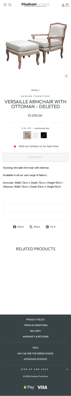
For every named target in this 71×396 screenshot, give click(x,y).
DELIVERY (35, 331)
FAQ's (36, 347)
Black (43, 135)
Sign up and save (35, 369)
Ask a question (35, 208)
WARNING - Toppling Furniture (35, 215)
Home (34, 90)
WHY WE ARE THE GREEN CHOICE (35, 353)
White (35, 135)
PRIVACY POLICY (35, 319)
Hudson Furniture (35, 96)
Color (35, 128)
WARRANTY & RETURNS (35, 336)
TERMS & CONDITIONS (35, 325)
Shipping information (35, 200)
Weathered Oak (27, 135)
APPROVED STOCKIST (35, 359)
